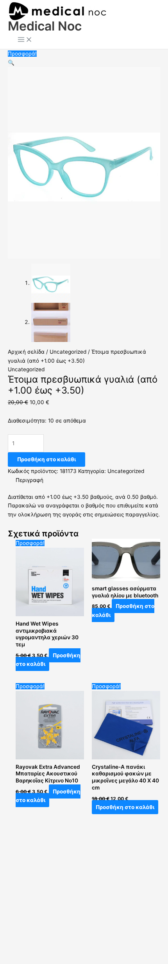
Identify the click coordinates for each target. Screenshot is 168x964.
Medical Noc (45, 26)
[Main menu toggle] (25, 40)
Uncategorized (68, 352)
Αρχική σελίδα (26, 352)
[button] (11, 62)
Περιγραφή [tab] (29, 480)
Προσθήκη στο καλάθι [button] (48, 659)
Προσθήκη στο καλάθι (46, 459)
